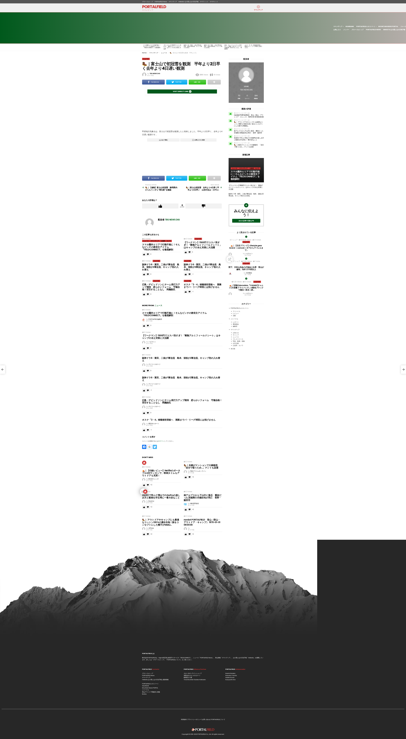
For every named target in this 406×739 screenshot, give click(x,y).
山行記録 (236, 343)
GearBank (349, 26)
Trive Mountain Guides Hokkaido (195, 680)
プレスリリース (238, 339)
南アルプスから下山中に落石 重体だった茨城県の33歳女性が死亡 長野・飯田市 (202, 498)
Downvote (203, 206)
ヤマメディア (173, 2)
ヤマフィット (204, 2)
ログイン (161, 441)
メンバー (346, 30)
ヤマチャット (214, 2)
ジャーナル (234, 319)
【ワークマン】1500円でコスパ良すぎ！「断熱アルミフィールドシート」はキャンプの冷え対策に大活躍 (172, 47)
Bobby (144, 694)
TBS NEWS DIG (246, 90)
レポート (236, 322)
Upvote (160, 206)
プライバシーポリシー (194, 719)
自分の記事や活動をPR (246, 221)
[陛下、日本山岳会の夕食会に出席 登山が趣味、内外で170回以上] (246, 259)
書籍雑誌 (236, 324)
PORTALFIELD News (161, 2)
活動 (234, 315)
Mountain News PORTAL (388, 26)
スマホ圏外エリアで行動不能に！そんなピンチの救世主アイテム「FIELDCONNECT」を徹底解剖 (152, 46)
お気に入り (337, 30)
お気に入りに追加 (200, 140)
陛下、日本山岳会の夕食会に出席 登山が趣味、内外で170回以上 (246, 268)
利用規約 (184, 719)
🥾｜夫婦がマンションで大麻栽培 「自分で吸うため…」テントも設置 (202, 466)
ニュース (146, 241)
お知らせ (236, 333)
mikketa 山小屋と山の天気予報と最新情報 (155, 680)
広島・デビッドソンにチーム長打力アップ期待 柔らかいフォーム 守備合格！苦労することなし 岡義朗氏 (233, 47)
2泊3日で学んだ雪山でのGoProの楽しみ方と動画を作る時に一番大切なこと (161, 496)
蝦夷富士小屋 (188, 677)
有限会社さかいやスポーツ (192, 675)
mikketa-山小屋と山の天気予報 (188, 2)
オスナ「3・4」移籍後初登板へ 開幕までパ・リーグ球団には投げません (254, 46)
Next (263, 47)
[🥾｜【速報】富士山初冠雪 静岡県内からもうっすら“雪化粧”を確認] (2, 369)
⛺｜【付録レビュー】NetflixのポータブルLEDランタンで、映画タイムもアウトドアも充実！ (161, 473)
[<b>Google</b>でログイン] (149, 447)
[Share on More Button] (214, 82)
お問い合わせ (206, 719)
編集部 (235, 326)
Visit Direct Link (180, 91)
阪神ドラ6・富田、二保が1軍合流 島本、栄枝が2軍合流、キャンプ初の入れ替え (193, 46)
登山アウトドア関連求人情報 (151, 692)
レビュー (236, 313)
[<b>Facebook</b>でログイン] (144, 447)
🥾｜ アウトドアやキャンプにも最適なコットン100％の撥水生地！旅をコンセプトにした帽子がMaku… (160, 522)
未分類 (233, 349)
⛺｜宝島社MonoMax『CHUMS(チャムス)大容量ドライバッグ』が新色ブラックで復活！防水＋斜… (246, 287)
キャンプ (236, 335)
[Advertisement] (237, 28)
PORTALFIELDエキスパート (365, 26)
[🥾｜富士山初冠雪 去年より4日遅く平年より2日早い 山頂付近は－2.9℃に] (403, 369)
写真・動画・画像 (239, 341)
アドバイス (236, 311)
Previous (143, 47)
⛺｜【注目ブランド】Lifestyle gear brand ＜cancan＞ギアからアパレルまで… (246, 247)
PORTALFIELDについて (174, 660)
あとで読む (164, 140)
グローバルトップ (147, 2)
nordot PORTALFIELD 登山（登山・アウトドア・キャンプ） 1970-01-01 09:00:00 (202, 522)
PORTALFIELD (154, 7)
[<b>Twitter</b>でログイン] (155, 447)
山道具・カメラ (166, 241)
